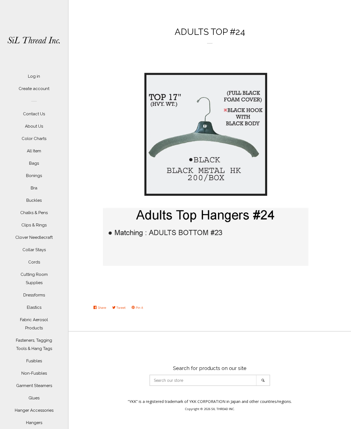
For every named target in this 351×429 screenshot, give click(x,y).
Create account (34, 88)
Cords (34, 262)
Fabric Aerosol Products (34, 323)
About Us (34, 126)
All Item (34, 150)
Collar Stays (34, 249)
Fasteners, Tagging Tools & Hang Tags (34, 344)
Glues (34, 398)
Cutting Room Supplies (34, 278)
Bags (34, 163)
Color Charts (34, 138)
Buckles (34, 200)
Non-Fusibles (34, 373)
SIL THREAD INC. (223, 409)
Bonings (34, 175)
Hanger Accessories (34, 410)
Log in (34, 76)
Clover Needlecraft (34, 237)
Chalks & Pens (34, 212)
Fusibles (34, 360)
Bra (34, 188)
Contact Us (34, 113)
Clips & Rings (34, 225)
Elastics (34, 307)
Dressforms (34, 295)
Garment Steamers (34, 385)
